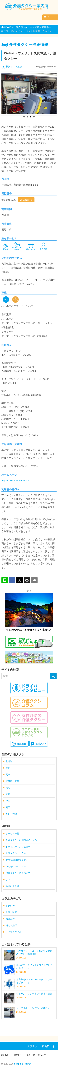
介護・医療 (11, 912)
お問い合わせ (12, 886)
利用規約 (5, 1055)
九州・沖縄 (11, 814)
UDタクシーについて (16, 866)
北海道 (9, 761)
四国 (8, 807)
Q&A (8, 879)
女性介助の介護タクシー (18, 860)
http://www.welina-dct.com (15, 480)
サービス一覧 (12, 833)
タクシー (10, 905)
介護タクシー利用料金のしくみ (21, 840)
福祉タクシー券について (18, 873)
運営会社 (18, 1055)
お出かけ (10, 919)
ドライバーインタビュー (18, 846)
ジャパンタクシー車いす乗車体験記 (34, 993)
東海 (8, 787)
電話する (27, 199)
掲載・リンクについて (36, 1055)
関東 (8, 774)
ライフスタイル (13, 932)
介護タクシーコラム (16, 853)
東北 (8, 768)
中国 (8, 801)
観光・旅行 (11, 925)
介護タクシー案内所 (22, 1064)
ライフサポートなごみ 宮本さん (33, 1008)
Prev (5, 93)
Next (52, 93)
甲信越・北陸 (12, 781)
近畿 (8, 794)
